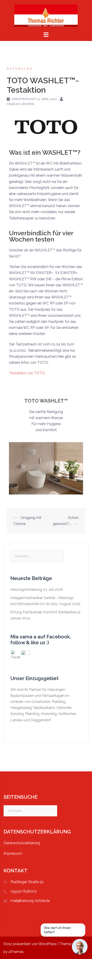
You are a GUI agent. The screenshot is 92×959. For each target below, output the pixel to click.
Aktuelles (20, 68)
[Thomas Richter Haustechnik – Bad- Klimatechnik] (46, 15)
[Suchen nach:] (37, 556)
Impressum (13, 853)
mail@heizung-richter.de (30, 901)
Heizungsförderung (26, 589)
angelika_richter (20, 104)
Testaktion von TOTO (27, 373)
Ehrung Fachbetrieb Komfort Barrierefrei (43, 612)
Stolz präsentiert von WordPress (29, 944)
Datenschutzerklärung (22, 843)
